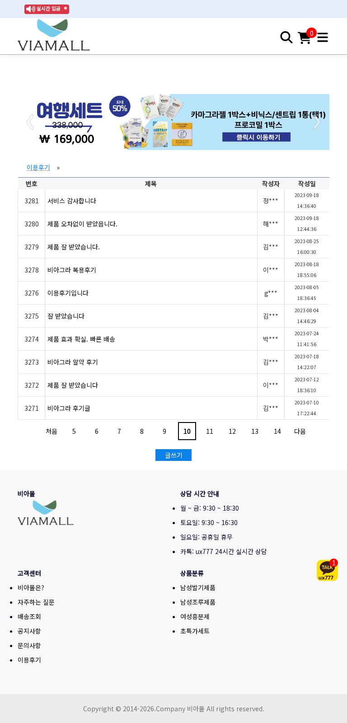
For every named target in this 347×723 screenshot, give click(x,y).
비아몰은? (31, 587)
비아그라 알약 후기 (72, 361)
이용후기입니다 (68, 292)
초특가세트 (195, 630)
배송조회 (29, 616)
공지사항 (29, 630)
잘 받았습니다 (65, 315)
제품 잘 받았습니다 (72, 385)
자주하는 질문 (36, 601)
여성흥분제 (195, 616)
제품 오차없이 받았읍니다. (82, 223)
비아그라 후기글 (68, 408)
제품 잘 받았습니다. (73, 246)
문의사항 (29, 645)
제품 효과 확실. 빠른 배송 (81, 338)
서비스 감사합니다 (71, 200)
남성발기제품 (198, 587)
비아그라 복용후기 (71, 269)
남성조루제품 (198, 601)
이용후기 (38, 167)
